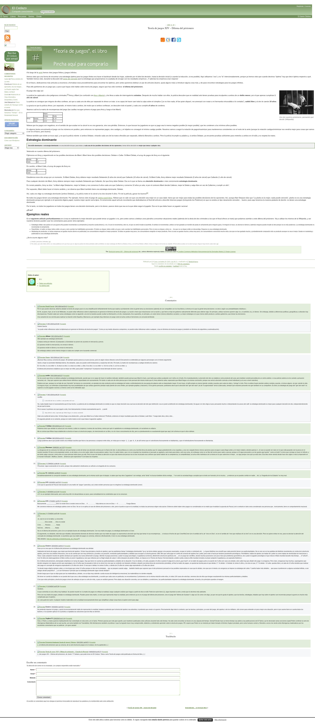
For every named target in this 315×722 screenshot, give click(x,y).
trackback (176, 266)
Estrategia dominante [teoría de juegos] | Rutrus (61, 642)
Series (31, 16)
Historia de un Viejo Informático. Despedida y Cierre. (12, 97)
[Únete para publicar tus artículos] (47, 12)
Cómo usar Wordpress (11, 140)
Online (304, 16)
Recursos (22, 16)
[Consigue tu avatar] (41, 306)
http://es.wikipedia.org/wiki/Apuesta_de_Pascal (62, 539)
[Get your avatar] (41, 642)
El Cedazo (19, 8)
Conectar (308, 6)
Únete (39, 16)
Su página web (44, 286)
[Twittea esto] (179, 40)
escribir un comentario (165, 266)
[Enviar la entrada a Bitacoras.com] (168, 40)
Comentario (31, 682)
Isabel (6, 79)
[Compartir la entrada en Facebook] (173, 40)
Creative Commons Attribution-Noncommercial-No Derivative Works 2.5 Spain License (207, 252)
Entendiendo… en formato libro (196, 708)
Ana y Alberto (99, 95)
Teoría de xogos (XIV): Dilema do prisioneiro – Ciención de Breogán (67, 652)
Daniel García (50, 306)
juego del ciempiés (70, 79)
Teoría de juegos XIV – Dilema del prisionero (124, 252)
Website (32, 678)
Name (32, 670)
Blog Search (9, 25)
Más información (220, 720)
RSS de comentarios (184, 264)
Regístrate (300, 6)
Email (33, 674)
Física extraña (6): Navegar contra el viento (13, 104)
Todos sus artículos (45, 283)
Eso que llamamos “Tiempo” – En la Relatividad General (13, 112)
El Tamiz (4, 16)
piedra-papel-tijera (105, 198)
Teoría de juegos (193, 261)
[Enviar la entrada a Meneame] (163, 40)
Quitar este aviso (205, 720)
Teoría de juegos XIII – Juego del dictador (142, 708)
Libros (13, 16)
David (6, 94)
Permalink (71, 306)
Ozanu (48, 357)
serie (40, 72)
